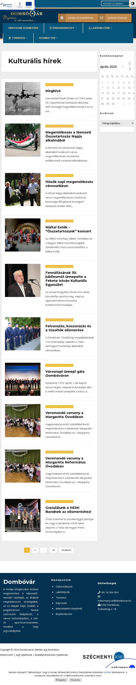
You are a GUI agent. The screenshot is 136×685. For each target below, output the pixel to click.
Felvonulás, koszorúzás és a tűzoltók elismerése (68, 328)
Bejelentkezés (64, 614)
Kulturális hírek (66, 85)
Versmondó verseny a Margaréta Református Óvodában (65, 462)
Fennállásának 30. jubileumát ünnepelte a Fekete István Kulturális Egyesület (66, 279)
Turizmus (18, 37)
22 (53, 550)
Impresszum (6, 654)
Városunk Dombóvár (23, 27)
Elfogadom (61, 680)
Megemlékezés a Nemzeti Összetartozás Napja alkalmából (68, 136)
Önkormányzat (63, 27)
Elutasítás (75, 680)
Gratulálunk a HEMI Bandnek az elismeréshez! (68, 510)
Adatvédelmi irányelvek (69, 608)
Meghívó (53, 91)
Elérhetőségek (117, 18)
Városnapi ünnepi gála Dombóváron (65, 374)
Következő (66, 550)
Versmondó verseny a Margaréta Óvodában (64, 415)
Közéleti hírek (52, 85)
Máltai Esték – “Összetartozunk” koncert (68, 229)
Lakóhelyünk (100, 27)
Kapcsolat (61, 603)
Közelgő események (80, 18)
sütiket (107, 672)
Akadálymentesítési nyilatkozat (51, 654)
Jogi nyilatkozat (24, 654)
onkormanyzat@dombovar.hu (114, 600)
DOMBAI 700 (47, 37)
